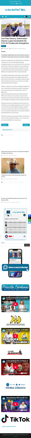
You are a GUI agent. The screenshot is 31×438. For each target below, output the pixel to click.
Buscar (3, 242)
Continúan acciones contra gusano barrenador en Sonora (13, 175)
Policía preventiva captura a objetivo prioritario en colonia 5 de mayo (27, 125)
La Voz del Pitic (13, 155)
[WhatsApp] (29, 220)
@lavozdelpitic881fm (9, 426)
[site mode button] (25, 16)
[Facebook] (29, 215)
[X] (29, 218)
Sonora (3, 46)
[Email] (29, 222)
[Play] (6, 236)
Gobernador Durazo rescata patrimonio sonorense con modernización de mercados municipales (5, 125)
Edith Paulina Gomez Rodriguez (18, 48)
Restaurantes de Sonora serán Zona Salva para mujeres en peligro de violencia (15, 152)
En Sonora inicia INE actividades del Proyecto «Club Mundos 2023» (14, 199)
